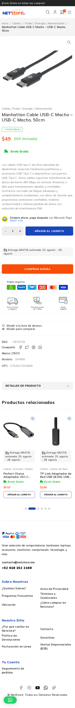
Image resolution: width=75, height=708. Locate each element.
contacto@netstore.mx (18, 562)
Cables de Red (58, 468)
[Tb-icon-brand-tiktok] (54, 687)
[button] (69, 42)
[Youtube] (37, 687)
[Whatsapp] (46, 687)
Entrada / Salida (23, 468)
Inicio (5, 23)
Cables (16, 23)
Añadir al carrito (49, 231)
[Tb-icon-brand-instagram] (29, 687)
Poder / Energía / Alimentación (45, 23)
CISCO (15, 353)
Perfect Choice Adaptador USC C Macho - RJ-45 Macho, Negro (18, 478)
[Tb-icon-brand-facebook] (21, 687)
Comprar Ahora (37, 269)
